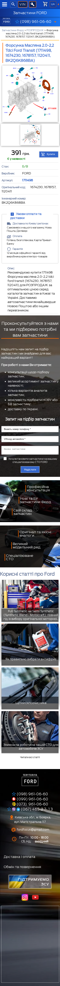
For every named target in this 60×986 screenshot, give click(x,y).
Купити (51, 154)
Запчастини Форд (13, 30)
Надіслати (30, 469)
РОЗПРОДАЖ (35, 30)
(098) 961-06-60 (35, 21)
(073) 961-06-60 (32, 804)
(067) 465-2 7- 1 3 (36, 809)
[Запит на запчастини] (22, 4)
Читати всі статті (30, 757)
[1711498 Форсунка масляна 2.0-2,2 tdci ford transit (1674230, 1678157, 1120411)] (30, 94)
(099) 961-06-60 (32, 799)
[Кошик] (45, 4)
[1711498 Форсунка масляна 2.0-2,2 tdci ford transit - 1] (30, 135)
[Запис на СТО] (32, 4)
